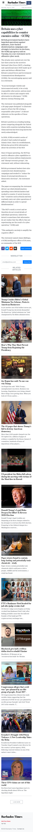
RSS (4, 823)
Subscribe (27, 262)
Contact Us (20, 829)
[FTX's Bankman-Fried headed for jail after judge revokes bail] (16, 589)
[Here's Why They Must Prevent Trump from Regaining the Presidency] (16, 331)
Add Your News (5, 821)
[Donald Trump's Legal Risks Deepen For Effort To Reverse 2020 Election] (16, 496)
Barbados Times (16, 2)
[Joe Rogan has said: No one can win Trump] (16, 367)
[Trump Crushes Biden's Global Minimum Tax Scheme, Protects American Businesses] (16, 285)
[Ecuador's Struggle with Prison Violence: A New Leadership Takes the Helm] (16, 721)
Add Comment (26, 248)
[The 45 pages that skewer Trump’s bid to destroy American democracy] (16, 412)
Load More (16, 802)
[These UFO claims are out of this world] (16, 769)
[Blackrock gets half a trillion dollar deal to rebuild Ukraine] (16, 635)
